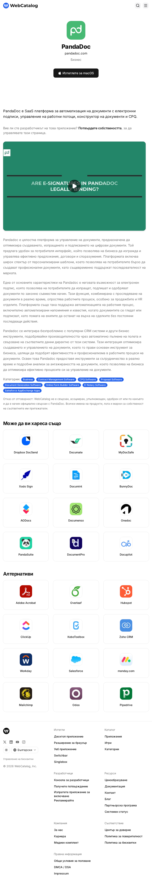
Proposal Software (111, 379)
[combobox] (24, 750)
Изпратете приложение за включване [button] (72, 794)
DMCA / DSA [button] (62, 867)
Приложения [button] (113, 736)
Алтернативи (18, 574)
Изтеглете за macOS (78, 73)
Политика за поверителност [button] (123, 836)
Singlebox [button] (60, 761)
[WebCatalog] (6, 731)
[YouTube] (17, 742)
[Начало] (20, 5)
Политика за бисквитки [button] (120, 842)
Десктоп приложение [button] (68, 736)
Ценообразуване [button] (116, 780)
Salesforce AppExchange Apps (22, 390)
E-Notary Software (95, 384)
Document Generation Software (23, 384)
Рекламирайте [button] (64, 800)
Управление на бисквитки (18, 758)
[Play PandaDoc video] (74, 186)
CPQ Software (88, 379)
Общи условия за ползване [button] (72, 860)
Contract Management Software (56, 379)
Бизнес (76, 60)
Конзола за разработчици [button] (71, 780)
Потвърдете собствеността (100, 128)
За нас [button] (58, 830)
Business (28, 379)
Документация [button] (115, 786)
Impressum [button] (61, 873)
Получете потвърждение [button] (71, 786)
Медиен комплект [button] (66, 842)
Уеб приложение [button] (65, 749)
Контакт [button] (110, 792)
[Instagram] (23, 742)
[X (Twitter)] (4, 742)
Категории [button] (112, 749)
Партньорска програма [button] (121, 805)
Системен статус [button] (116, 811)
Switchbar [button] (60, 755)
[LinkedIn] (11, 742)
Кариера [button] (60, 836)
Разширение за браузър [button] (70, 742)
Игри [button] (108, 742)
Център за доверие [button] (118, 830)
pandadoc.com (76, 53)
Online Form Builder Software (62, 384)
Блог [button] (108, 799)
